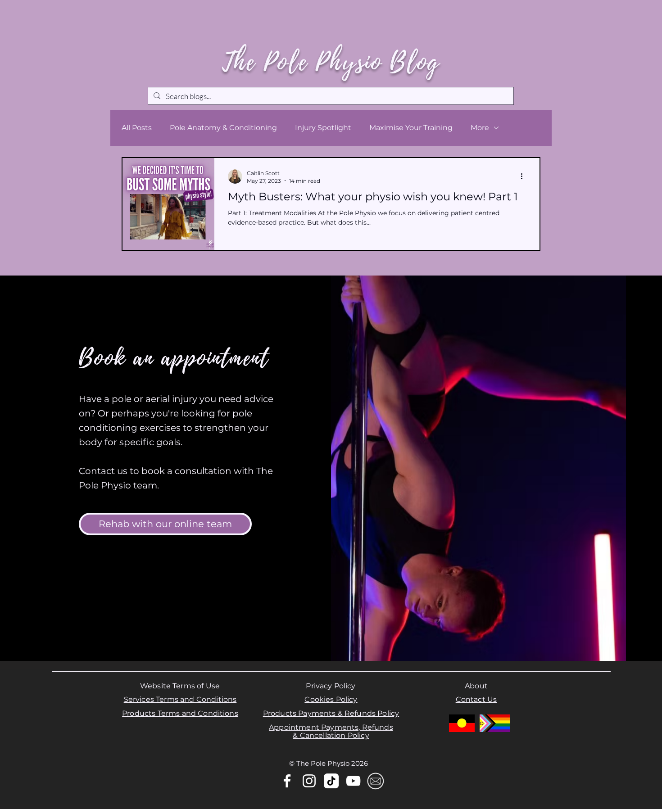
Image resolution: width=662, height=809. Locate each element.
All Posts (137, 127)
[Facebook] (5, 19)
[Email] (375, 781)
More (480, 127)
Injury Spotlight (323, 127)
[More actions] (524, 176)
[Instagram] (21, 19)
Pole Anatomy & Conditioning (223, 127)
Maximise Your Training (411, 127)
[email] (53, 19)
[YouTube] (37, 19)
